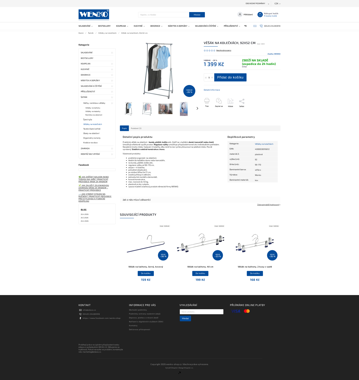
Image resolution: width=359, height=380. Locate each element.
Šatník (84, 97)
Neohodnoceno (223, 50)
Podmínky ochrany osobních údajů (144, 314)
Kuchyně (85, 69)
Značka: (274, 54)
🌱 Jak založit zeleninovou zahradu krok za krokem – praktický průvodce (94, 187)
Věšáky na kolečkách (92, 124)
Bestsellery (87, 58)
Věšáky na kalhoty (92, 108)
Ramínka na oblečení (93, 115)
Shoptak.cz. (189, 368)
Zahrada (85, 148)
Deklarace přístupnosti (139, 329)
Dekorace (85, 75)
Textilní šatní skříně (91, 129)
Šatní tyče (87, 119)
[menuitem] (87, 25)
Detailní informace (212, 90)
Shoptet (174, 368)
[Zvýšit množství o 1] (212, 77)
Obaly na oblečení (91, 133)
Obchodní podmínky (255, 3)
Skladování (86, 52)
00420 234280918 (91, 314)
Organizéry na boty (91, 138)
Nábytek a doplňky (90, 80)
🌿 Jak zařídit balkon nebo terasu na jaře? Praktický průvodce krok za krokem (94, 179)
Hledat (197, 15)
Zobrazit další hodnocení (268, 204)
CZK (277, 4)
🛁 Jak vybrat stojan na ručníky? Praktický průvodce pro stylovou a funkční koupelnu (95, 197)
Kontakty (133, 325)
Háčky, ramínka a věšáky (94, 103)
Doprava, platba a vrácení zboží (143, 318)
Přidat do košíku (230, 77)
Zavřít (271, 111)
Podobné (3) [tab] (136, 128)
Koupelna (85, 63)
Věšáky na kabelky (92, 111)
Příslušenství (88, 91)
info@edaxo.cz (89, 310)
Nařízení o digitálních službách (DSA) (146, 321)
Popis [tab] (124, 128)
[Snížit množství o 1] (206, 77)
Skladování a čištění (91, 86)
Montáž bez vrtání (90, 154)
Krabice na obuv (90, 142)
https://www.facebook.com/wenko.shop (101, 318)
